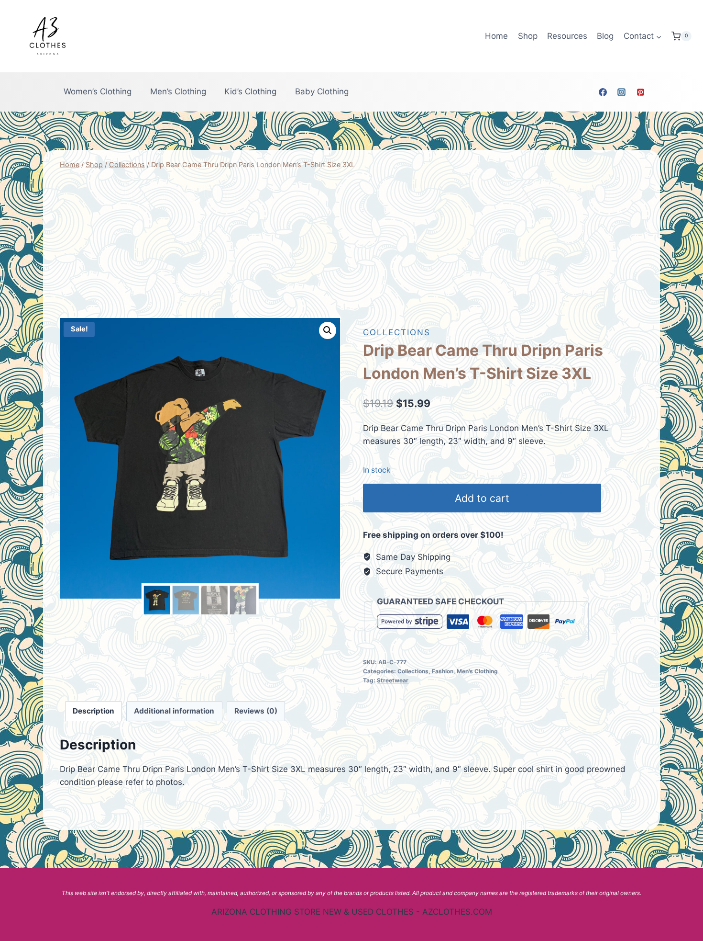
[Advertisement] (351, 244)
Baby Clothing (322, 91)
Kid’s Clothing (250, 91)
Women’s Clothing (98, 91)
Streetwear (392, 680)
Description (93, 710)
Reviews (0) (255, 710)
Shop (528, 36)
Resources (567, 36)
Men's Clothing (477, 671)
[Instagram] (622, 92)
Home (496, 36)
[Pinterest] (640, 92)
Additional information (174, 710)
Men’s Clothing (178, 91)
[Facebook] (603, 92)
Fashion (442, 671)
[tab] (93, 711)
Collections (396, 332)
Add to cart (482, 498)
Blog (605, 36)
